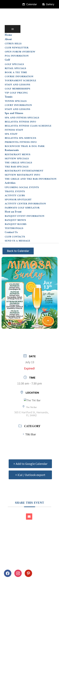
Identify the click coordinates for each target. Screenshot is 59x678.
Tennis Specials (16, 101)
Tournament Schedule (20, 80)
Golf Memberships (17, 89)
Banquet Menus (15, 220)
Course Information (19, 76)
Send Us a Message (17, 241)
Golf (7, 60)
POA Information (17, 56)
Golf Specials (14, 64)
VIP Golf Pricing (16, 93)
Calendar (31, 4)
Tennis (8, 97)
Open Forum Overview (20, 52)
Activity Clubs (15, 195)
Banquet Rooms (15, 224)
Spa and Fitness (14, 113)
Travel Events (15, 191)
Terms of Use (34, 666)
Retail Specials (15, 68)
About (8, 39)
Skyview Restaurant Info (22, 175)
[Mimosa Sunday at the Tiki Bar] (29, 291)
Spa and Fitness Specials (22, 118)
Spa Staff (11, 134)
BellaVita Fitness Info (20, 122)
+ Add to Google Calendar (30, 464)
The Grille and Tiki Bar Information (30, 179)
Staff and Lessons (17, 85)
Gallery (50, 4)
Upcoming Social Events (22, 187)
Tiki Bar (30, 434)
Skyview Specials (17, 158)
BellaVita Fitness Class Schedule (28, 126)
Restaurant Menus (17, 154)
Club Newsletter (16, 48)
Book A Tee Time (16, 72)
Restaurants (12, 150)
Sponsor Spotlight (18, 199)
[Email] (29, 516)
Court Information (18, 105)
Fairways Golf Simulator (22, 208)
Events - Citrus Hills (18, 250)
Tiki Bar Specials (16, 167)
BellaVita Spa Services (20, 138)
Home (8, 35)
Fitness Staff (14, 130)
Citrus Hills (13, 44)
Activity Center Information (25, 204)
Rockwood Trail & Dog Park (25, 146)
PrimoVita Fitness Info (21, 142)
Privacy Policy (12, 666)
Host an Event (13, 212)
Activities (10, 183)
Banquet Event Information (24, 216)
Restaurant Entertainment (24, 171)
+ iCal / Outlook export (30, 475)
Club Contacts (15, 237)
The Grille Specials (18, 163)
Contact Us (11, 232)
